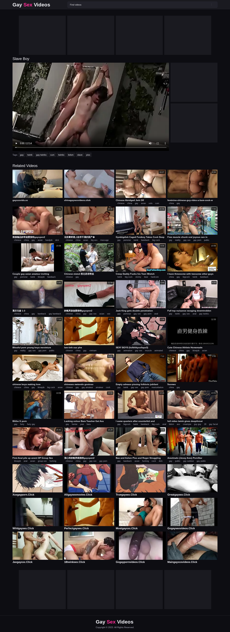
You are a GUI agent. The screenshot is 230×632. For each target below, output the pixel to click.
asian (143, 203)
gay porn (197, 240)
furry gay (31, 424)
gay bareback (55, 314)
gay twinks (41, 155)
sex (108, 314)
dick (57, 240)
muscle (148, 350)
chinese (120, 203)
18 (205, 424)
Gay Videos (31, 5)
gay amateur (87, 387)
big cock (156, 240)
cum (52, 155)
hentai (74, 424)
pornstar (127, 240)
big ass (94, 240)
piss (88, 155)
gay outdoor (188, 461)
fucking (53, 461)
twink (29, 155)
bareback (145, 240)
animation (127, 350)
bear (146, 277)
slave (79, 155)
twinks (61, 155)
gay (22, 155)
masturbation (157, 387)
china (129, 203)
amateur (99, 387)
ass (178, 424)
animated (158, 350)
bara (89, 424)
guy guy (197, 424)
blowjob (41, 277)
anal (156, 314)
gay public (201, 461)
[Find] (214, 4)
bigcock (186, 277)
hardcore (155, 277)
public (206, 240)
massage (104, 240)
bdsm (71, 155)
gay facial (213, 424)
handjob (48, 240)
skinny (138, 277)
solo (150, 203)
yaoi (82, 424)
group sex (42, 461)
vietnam (93, 350)
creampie (187, 424)
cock (108, 387)
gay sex (187, 240)
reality (178, 240)
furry (22, 424)
